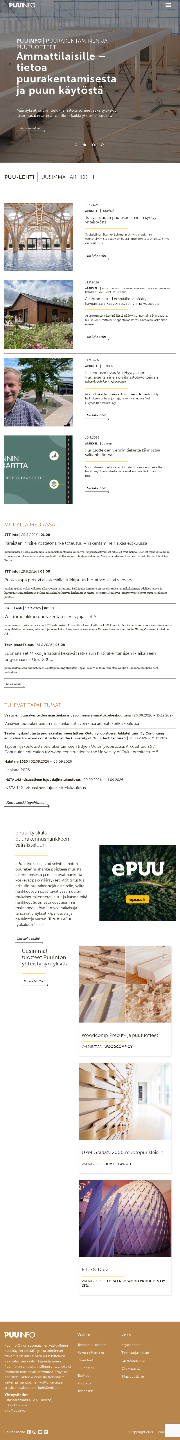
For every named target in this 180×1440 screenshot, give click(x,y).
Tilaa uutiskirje (132, 1376)
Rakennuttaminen (91, 1352)
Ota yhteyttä (130, 1368)
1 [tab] (76, 144)
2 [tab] (84, 144)
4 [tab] (102, 144)
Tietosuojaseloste (135, 1353)
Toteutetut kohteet (91, 1345)
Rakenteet (85, 1360)
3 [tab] (93, 144)
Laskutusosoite (133, 1360)
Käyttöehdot (131, 1345)
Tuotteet (83, 1375)
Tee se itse (85, 1391)
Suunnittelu (86, 1368)
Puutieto (84, 1383)
